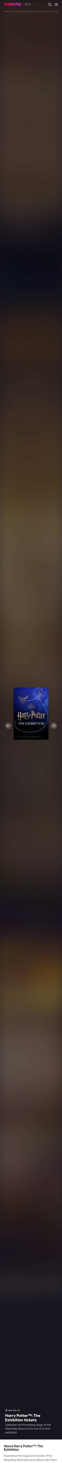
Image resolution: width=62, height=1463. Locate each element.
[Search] (48, 4)
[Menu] (55, 4)
